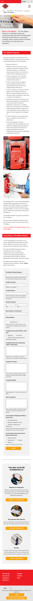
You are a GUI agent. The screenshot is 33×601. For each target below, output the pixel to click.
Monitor (10, 442)
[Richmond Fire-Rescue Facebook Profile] (1, 1)
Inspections (27, 11)
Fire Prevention (19, 11)
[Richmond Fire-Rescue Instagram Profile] (2, 1)
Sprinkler (10, 335)
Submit (13, 448)
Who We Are (5, 573)
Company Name (11, 290)
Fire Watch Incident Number (14, 272)
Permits (16, 548)
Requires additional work (15, 422)
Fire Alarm (19, 335)
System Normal (12, 438)
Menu (29, 7)
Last (18, 306)
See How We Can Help (16, 528)
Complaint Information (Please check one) (16, 331)
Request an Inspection (16, 487)
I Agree (16, 594)
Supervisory (11, 440)
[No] (31, 595)
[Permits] (16, 539)
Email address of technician (14, 311)
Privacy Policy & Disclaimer (16, 598)
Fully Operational (12, 420)
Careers (19, 573)
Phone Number (10, 317)
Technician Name (11, 302)
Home (3, 11)
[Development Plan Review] (16, 511)
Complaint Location (11, 361)
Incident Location (11, 282)
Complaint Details (11, 380)
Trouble (20, 440)
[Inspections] (16, 479)
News (18, 578)
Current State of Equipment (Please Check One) (16, 416)
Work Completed (10, 397)
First (7, 306)
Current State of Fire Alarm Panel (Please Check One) (15, 434)
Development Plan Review (16, 519)
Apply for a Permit (16, 558)
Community (5, 578)
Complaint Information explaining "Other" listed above (15, 343)
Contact (19, 576)
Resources (5, 580)
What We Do (10, 11)
